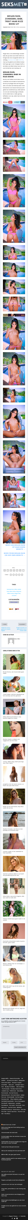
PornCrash (18, 1105)
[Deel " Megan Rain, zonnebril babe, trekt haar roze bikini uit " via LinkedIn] (17, 570)
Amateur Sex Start (9, 1124)
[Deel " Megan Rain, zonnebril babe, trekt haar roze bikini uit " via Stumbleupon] (20, 570)
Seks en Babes (20, 1086)
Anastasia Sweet (12, 60)
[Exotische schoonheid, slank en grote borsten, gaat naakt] (14, 931)
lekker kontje (10, 593)
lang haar (18, 591)
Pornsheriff (4, 1103)
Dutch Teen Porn (12, 1111)
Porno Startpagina (20, 1101)
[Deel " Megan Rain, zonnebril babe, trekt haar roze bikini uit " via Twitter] (7, 570)
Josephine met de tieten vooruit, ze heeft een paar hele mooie (13, 784)
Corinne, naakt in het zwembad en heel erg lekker (13, 852)
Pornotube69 (10, 1097)
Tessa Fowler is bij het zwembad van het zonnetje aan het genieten (13, 695)
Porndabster (4, 1105)
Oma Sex (23, 1109)
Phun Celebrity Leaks (16, 1099)
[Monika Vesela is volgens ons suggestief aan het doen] (14, 729)
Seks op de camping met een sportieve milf (13, 1150)
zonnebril (14, 595)
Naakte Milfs (4, 1078)
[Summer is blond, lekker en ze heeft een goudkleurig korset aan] (14, 864)
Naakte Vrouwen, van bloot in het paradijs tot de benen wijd (13, 829)
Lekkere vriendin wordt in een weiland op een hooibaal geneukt (13, 1159)
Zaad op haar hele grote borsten (10, 1147)
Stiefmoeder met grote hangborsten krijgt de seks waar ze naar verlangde (13, 1142)
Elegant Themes (13, 1216)
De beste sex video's (12, 1080)
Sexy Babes (20, 1091)
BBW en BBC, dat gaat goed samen (10, 1154)
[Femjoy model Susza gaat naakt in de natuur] (14, 909)
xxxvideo (18, 1103)
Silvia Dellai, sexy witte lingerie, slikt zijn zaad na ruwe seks (13, 897)
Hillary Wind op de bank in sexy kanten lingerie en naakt (12, 717)
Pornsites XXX (5, 1099)
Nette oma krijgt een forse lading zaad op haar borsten (13, 1128)
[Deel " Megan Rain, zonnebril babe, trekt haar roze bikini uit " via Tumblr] (10, 570)
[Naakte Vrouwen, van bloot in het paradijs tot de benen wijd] (14, 819)
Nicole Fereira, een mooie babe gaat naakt (13, 672)
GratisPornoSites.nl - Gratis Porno (10, 1109)
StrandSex (4, 1084)
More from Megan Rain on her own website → (14, 554)
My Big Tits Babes (10, 1086)
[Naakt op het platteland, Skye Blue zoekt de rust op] (14, 796)
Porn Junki (12, 1105)
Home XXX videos (6, 1082)
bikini (15, 589)
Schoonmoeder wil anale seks (9, 1132)
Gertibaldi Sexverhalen (7, 1101)
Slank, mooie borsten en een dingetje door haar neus (13, 1195)
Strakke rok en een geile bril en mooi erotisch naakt (13, 1206)
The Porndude (5, 1089)
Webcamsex (11, 1103)
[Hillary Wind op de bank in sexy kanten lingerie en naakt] (14, 707)
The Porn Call (21, 1111)
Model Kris (20, 60)
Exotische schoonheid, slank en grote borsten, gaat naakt (14, 941)
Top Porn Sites (12, 1107)
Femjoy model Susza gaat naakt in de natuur (14, 919)
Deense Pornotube (15, 1078)
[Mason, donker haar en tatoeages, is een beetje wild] (14, 953)
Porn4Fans (7, 1113)
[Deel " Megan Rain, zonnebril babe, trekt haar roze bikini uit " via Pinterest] (14, 570)
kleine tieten (13, 591)
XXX (2, 1113)
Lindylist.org (5, 1091)
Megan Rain (17, 593)
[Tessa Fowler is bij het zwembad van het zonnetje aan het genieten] (14, 684)
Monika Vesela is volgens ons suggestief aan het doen (11, 739)
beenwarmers (10, 589)
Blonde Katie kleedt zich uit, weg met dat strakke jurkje (14, 1009)
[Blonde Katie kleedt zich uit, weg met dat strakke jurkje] (14, 998)
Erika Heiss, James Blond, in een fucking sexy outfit (13, 1189)
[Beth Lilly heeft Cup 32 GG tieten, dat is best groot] (14, 976)
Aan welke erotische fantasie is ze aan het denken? (12, 1175)
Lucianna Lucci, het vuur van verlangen (11, 1184)
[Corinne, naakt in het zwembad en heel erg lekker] (14, 841)
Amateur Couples (16, 1082)
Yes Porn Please (19, 1097)
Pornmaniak (4, 1093)
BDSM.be (19, 1107)
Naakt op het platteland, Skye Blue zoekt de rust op (13, 807)
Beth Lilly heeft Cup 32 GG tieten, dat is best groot (14, 986)
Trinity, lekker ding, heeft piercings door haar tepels (13, 762)
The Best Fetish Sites (16, 1089)
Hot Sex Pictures (13, 1093)
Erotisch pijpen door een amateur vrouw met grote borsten (13, 1137)
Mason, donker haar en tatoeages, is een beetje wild (13, 964)
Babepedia (22, 1080)
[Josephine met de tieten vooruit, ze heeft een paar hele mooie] (14, 774)
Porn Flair (4, 1111)
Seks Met (13, 27)
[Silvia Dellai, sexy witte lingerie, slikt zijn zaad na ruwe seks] (14, 886)
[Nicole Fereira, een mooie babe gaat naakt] (14, 662)
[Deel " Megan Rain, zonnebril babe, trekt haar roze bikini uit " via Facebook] (4, 570)
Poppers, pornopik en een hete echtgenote (13, 1180)
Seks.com (11, 1084)
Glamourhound (5, 1095)
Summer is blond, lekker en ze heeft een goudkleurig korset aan (13, 874)
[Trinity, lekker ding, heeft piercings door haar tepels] (14, 751)
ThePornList (12, 1091)
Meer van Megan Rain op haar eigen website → (15, 547)
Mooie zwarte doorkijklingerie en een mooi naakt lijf (13, 1200)
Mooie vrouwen (14, 602)
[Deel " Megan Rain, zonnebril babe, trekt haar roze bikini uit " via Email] (23, 570)
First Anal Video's (15, 1095)
